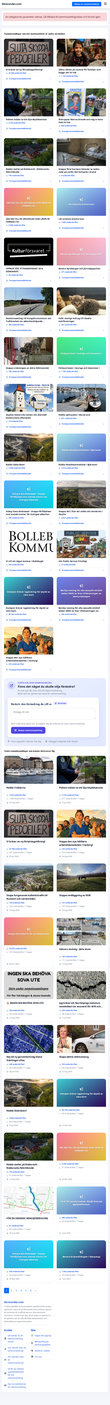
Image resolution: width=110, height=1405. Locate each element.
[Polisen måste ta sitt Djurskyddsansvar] (28, 110)
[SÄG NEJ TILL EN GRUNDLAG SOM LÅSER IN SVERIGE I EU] (28, 211)
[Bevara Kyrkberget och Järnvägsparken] (81, 259)
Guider (8, 1330)
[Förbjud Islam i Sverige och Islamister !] (81, 358)
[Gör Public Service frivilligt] (81, 551)
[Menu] (105, 4)
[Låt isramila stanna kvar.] (81, 209)
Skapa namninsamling (30, 730)
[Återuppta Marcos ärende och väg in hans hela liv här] (81, 111)
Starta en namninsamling (86, 4)
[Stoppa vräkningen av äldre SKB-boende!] (28, 358)
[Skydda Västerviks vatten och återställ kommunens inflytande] (28, 407)
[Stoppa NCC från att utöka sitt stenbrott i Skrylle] (81, 503)
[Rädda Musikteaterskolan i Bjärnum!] (81, 455)
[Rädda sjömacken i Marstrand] (81, 405)
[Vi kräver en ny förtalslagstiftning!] (28, 60)
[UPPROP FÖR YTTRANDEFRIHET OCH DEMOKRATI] (28, 261)
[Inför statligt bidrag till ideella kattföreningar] (81, 310)
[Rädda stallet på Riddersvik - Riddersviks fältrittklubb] (28, 161)
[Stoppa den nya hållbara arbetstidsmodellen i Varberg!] (28, 650)
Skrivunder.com (11, 3)
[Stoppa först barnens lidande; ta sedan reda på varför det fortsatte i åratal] (81, 161)
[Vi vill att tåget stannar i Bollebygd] (28, 551)
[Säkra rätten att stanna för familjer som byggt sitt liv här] (81, 62)
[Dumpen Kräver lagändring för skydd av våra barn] (28, 600)
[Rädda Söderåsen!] (28, 455)
